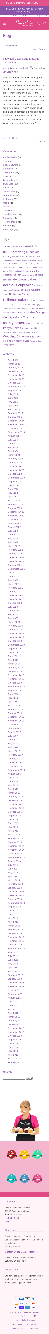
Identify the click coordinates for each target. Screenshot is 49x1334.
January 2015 (15, 842)
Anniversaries (10, 157)
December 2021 (16, 557)
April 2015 (13, 831)
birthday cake (23, 264)
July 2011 (13, 1001)
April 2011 (13, 1013)
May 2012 (13, 964)
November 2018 (16, 679)
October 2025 (15, 383)
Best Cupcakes (10, 264)
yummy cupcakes (9, 345)
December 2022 (16, 512)
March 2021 (14, 584)
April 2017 (13, 747)
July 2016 (13, 777)
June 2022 (13, 534)
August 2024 (14, 436)
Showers (7, 210)
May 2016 (13, 785)
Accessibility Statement (26, 1320)
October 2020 (15, 603)
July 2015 (13, 819)
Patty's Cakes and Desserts (28, 1312)
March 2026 (14, 364)
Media (6, 203)
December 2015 (16, 804)
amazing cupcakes (26, 252)
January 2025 (15, 417)
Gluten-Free (9, 191)
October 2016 (15, 766)
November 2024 (16, 424)
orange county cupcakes (33, 323)
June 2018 (13, 694)
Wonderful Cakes (36, 341)
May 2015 (13, 827)
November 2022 (16, 516)
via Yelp (7, 72)
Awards (7, 161)
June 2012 (13, 960)
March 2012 (14, 971)
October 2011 (15, 990)
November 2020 (16, 599)
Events (6, 187)
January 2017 (15, 759)
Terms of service (18, 1329)
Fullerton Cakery (20, 294)
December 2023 (16, 466)
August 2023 (14, 481)
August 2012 (14, 952)
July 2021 (13, 572)
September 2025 (16, 386)
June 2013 (13, 914)
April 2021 (13, 580)
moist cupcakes (26, 312)
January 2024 (15, 462)
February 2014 (15, 884)
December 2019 (16, 633)
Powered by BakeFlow (23, 1316)
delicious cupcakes (18, 285)
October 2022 (15, 519)
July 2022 (13, 531)
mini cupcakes (40, 308)
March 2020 (14, 622)
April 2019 (13, 660)
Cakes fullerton (31, 267)
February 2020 (15, 626)
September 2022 (16, 523)
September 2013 (16, 903)
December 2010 (16, 1028)
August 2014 (14, 861)
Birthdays (8, 169)
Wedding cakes (21, 341)
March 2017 (14, 751)
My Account (17, 16)
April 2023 (13, 496)
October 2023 (15, 474)
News (6, 206)
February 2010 (15, 1062)
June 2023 (13, 489)
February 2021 (15, 588)
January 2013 (15, 933)
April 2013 (13, 922)
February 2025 (15, 413)
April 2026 (13, 360)
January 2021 (15, 591)
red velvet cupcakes (30, 332)
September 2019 (16, 645)
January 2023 (15, 508)
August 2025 (14, 390)
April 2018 (13, 702)
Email (7, 1221)
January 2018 (15, 713)
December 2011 (16, 982)
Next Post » (39, 49)
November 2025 (16, 379)
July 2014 (13, 865)
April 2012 (13, 967)
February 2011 (15, 1020)
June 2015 (13, 823)
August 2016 (14, 774)
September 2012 (16, 948)
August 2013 (14, 907)
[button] (4, 23)
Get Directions (28, 16)
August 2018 (14, 690)
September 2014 (16, 857)
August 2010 (14, 1039)
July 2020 (13, 607)
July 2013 (13, 910)
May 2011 (13, 1009)
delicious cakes (25, 279)
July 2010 (13, 1043)
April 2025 (13, 405)
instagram (30, 308)
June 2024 (13, 443)
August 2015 (14, 815)
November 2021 (16, 561)
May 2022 (13, 538)
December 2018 (16, 675)
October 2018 (15, 683)
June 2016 (13, 781)
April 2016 (13, 789)
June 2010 (13, 1047)
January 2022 (15, 553)
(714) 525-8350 (41, 16)
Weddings (8, 229)
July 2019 (13, 652)
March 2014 (14, 880)
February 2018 (15, 709)
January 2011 (15, 1024)
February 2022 (15, 550)
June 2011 (13, 1005)
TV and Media (10, 222)
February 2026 (15, 367)
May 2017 (13, 743)
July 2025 (13, 394)
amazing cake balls (13, 246)
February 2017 (15, 755)
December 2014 (16, 846)
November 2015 (16, 808)
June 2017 (13, 739)
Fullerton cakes (15, 300)
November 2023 (16, 470)
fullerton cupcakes (36, 300)
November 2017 (16, 721)
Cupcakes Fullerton (12, 275)
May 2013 (13, 918)
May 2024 (13, 447)
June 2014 (13, 869)
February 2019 (15, 667)
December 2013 (16, 891)
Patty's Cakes (12, 328)
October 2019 (15, 641)
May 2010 (13, 1051)
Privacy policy (33, 1324)
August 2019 (14, 648)
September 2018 (16, 686)
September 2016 (16, 770)
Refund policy (18, 1324)
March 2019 (14, 664)
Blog (7, 35)
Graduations (9, 195)
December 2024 (16, 421)
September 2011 (16, 994)
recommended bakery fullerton (13, 332)
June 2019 (13, 656)
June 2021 (13, 576)
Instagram (8, 199)
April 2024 (13, 451)
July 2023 (13, 485)
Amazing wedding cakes (14, 257)
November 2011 (16, 986)
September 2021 (16, 569)
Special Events (10, 214)
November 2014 (16, 850)
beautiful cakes (33, 257)
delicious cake (28, 275)
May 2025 (13, 402)
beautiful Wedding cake (12, 260)
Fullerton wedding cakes (11, 305)
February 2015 (15, 838)
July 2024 (13, 440)
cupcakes (34, 271)
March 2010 (14, 1058)
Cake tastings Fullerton (19, 271)
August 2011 (14, 998)
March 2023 (14, 500)
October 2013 (15, 899)
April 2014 (13, 876)
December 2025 (16, 375)
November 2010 (16, 1032)
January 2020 (15, 629)
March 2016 (14, 793)
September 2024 (16, 432)
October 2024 (15, 428)
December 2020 (16, 595)
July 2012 (13, 956)
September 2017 (16, 728)
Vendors (7, 225)
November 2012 (16, 941)
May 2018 (13, 698)
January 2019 (15, 671)
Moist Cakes (10, 312)
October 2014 (15, 853)
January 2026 (15, 371)
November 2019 (16, 637)
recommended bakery (32, 328)
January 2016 (15, 800)
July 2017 (13, 736)
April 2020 (13, 618)
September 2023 (16, 478)
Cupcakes (8, 184)
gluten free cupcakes (27, 305)
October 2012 (15, 944)
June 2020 (13, 610)
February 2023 (15, 504)
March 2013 (14, 926)
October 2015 (15, 812)
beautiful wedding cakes (32, 260)
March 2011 (14, 1017)
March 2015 (14, 834)
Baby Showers (10, 165)
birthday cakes (34, 264)
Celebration (9, 180)
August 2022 (14, 527)
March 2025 (14, 409)
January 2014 (15, 888)
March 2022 (14, 546)
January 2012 (15, 979)
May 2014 (13, 872)
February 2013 (15, 929)
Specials (7, 218)
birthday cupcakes (9, 267)
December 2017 (16, 717)
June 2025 (13, 398)
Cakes (6, 176)
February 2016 (15, 796)
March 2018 (14, 705)
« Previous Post (11, 45)
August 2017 (14, 732)
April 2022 (13, 542)
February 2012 (15, 975)
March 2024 (14, 455)
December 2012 (16, 937)
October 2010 (15, 1036)
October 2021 (15, 565)
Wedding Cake (13, 336)
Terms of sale (34, 1329)
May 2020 (13, 614)
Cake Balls (8, 172)
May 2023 (13, 493)
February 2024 (15, 459)
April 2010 (13, 1055)
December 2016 (16, 762)
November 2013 (16, 895)
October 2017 (15, 724)
